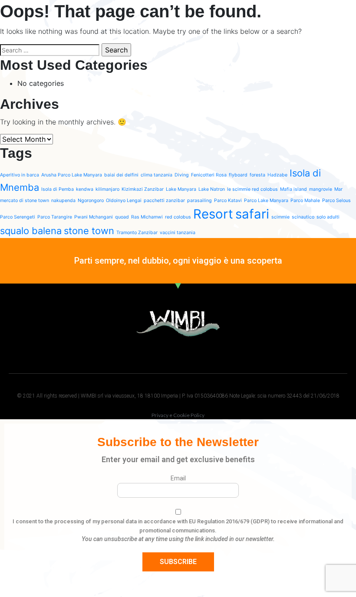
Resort (213, 214)
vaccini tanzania (177, 232)
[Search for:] (49, 50)
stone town (89, 230)
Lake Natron (211, 189)
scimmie (280, 217)
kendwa (84, 189)
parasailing (199, 200)
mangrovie (320, 189)
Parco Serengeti (17, 217)
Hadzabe (277, 175)
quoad (122, 217)
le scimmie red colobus (252, 189)
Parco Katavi (228, 200)
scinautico (303, 217)
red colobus (178, 217)
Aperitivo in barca (19, 175)
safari (252, 214)
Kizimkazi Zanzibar (143, 189)
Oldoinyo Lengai (124, 200)
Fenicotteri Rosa (209, 175)
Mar (338, 189)
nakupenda (63, 200)
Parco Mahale (305, 200)
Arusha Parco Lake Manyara (71, 175)
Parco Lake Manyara (266, 200)
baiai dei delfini (121, 175)
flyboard (238, 175)
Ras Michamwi (147, 217)
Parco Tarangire (54, 217)
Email (178, 478)
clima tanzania (156, 175)
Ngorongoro (91, 200)
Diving (182, 175)
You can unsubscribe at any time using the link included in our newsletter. (178, 538)
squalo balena (31, 230)
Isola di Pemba (57, 189)
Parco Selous (336, 200)
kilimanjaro (107, 189)
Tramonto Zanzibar (137, 232)
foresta (257, 175)
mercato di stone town (24, 200)
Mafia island (293, 189)
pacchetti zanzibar (164, 200)
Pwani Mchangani (93, 217)
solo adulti (328, 217)
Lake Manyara (181, 189)
